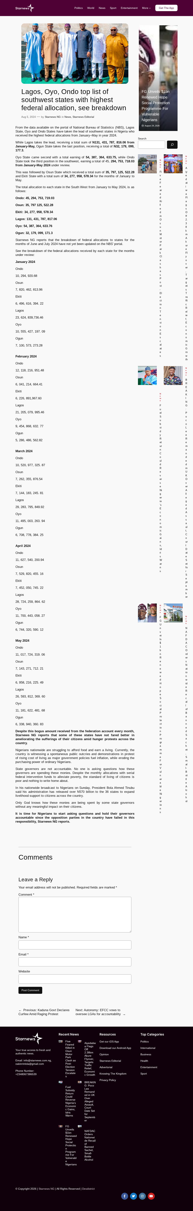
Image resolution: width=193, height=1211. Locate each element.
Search (142, 138)
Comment (26, 894)
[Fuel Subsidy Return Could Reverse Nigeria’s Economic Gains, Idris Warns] (147, 375)
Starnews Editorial (83, 116)
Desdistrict (88, 1188)
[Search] (172, 145)
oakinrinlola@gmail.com (29, 1063)
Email (23, 954)
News (67, 116)
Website (24, 971)
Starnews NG (53, 116)
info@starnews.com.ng (37, 1060)
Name (23, 937)
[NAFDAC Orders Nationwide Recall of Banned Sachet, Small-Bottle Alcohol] (173, 613)
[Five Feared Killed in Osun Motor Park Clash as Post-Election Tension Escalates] (147, 163)
